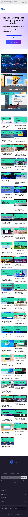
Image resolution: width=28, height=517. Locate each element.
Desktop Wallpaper (7, 74)
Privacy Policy (4, 508)
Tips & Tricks (18, 132)
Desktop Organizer (7, 243)
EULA (10, 508)
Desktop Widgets (6, 55)
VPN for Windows (19, 355)
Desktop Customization (8, 93)
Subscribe (23, 477)
